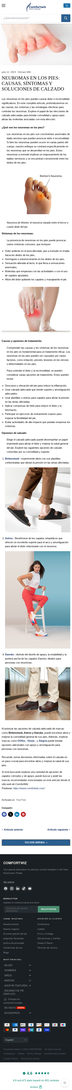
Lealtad (40, 929)
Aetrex (9, 538)
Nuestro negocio (11, 929)
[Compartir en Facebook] (4, 814)
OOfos (21, 740)
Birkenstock (12, 458)
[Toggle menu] (30, 965)
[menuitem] (19, 965)
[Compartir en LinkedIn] (16, 814)
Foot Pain (21, 800)
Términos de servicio (47, 947)
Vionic (31, 740)
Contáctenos (43, 924)
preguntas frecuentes (13, 938)
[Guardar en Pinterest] (23, 814)
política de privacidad (13, 943)
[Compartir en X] (10, 814)
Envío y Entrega (45, 933)
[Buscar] (65, 18)
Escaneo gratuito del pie (15, 933)
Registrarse (48, 909)
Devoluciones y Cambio (48, 938)
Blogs (6, 952)
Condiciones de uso (12, 947)
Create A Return (45, 943)
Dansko (9, 654)
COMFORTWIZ (15, 863)
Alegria (43, 740)
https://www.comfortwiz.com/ (29, 788)
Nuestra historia (11, 924)
